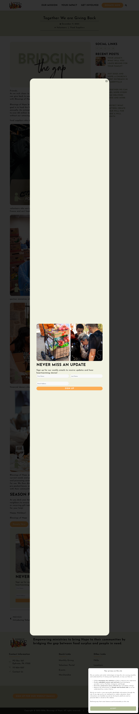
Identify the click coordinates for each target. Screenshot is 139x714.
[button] (106, 81)
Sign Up (69, 388)
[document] (69, 357)
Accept (113, 708)
